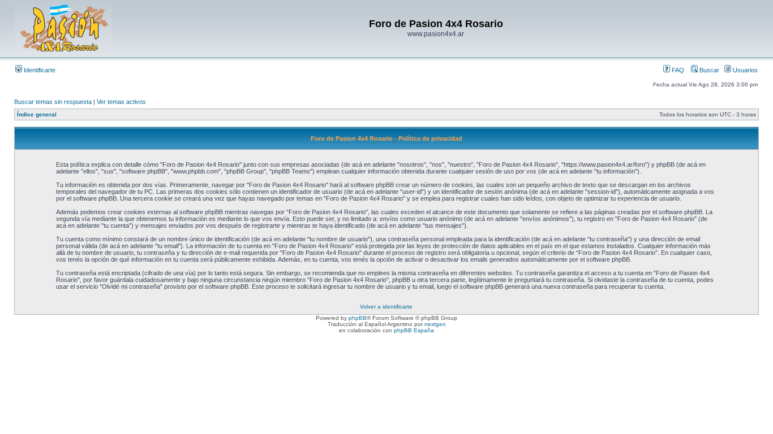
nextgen (435, 324)
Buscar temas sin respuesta (53, 101)
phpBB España (414, 330)
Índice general (37, 114)
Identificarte (38, 70)
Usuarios (744, 70)
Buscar (708, 70)
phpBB (358, 318)
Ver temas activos (121, 101)
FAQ (677, 70)
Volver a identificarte (386, 306)
